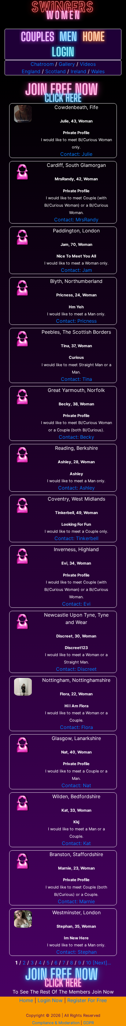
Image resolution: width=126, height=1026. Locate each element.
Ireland (78, 71)
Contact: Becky (76, 437)
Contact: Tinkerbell (76, 538)
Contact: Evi (76, 604)
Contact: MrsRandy (76, 219)
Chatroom (42, 64)
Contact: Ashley (76, 488)
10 (88, 963)
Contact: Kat (76, 843)
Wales (98, 71)
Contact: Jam (76, 270)
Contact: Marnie (76, 901)
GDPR (88, 1022)
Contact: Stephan (76, 952)
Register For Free (87, 1000)
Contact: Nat (76, 785)
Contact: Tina (76, 379)
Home (26, 1000)
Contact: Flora (76, 727)
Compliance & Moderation (56, 1022)
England (31, 71)
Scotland (55, 71)
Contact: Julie (76, 154)
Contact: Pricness (76, 321)
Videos (88, 64)
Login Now (50, 1000)
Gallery (67, 64)
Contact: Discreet (76, 669)
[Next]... (102, 963)
